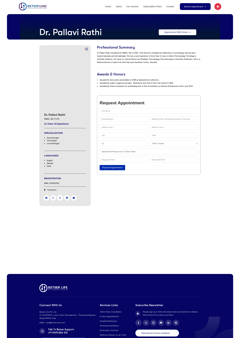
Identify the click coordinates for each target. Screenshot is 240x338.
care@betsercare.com (55, 322)
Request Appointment (112, 167)
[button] (46, 198)
